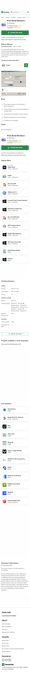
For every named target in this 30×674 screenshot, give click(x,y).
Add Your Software (6, 626)
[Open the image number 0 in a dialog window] (13, 83)
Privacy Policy (5, 640)
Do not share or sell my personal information (13, 648)
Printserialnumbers (7, 565)
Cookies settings (6, 651)
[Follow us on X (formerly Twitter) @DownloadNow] (6, 660)
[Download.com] (5, 12)
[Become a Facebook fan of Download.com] (3, 660)
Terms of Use (5, 643)
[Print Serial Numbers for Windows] (3, 24)
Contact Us (4, 629)
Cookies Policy (5, 646)
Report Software (16, 334)
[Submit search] (11, 12)
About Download (6, 624)
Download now (16, 33)
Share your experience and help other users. (13, 39)
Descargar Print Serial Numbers (10, 344)
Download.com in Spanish (8, 632)
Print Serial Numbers (16, 22)
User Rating (10, 27)
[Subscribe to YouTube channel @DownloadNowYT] (9, 660)
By (12, 25)
